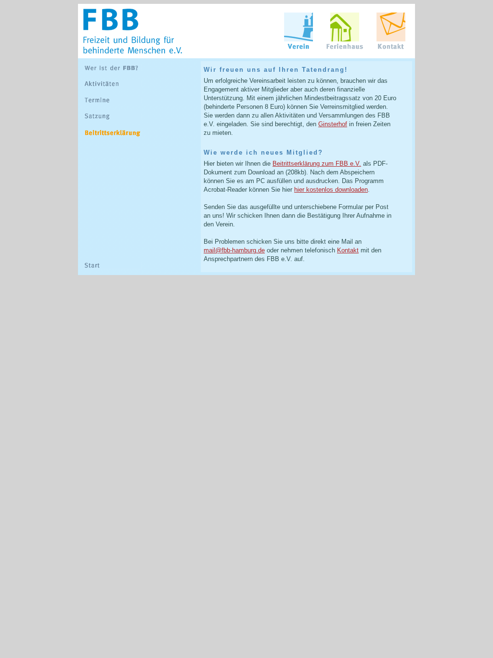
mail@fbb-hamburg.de (234, 250)
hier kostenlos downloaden (331, 189)
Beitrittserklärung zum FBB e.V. (316, 163)
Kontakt (348, 250)
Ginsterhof (332, 124)
